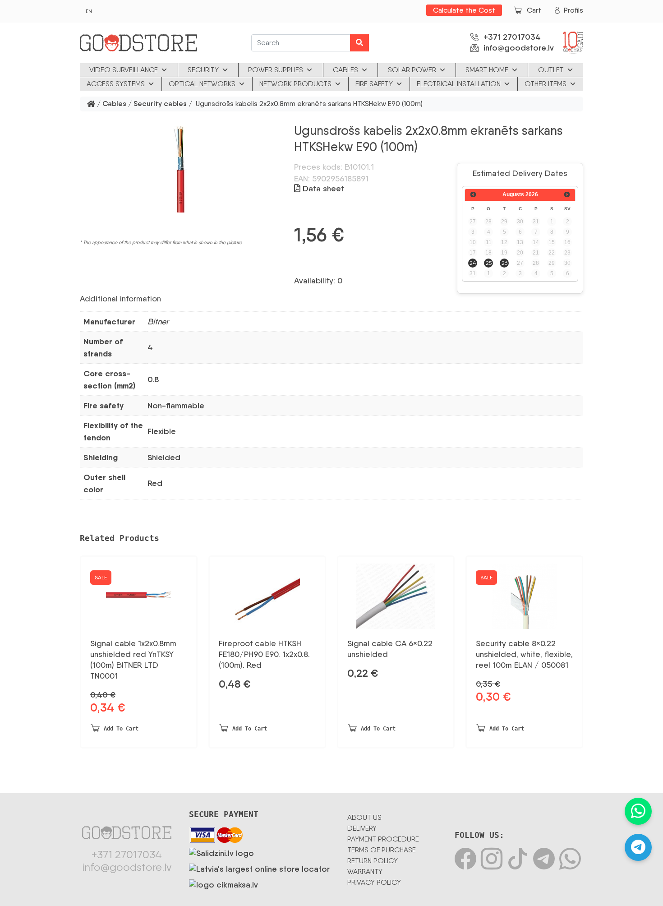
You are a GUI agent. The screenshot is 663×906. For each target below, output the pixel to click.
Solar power (412, 69)
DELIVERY (362, 828)
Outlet (551, 69)
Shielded (163, 457)
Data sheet (322, 189)
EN (89, 11)
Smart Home (486, 69)
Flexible (161, 431)
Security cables (160, 104)
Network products (295, 83)
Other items (545, 83)
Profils (573, 10)
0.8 (153, 379)
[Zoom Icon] (181, 167)
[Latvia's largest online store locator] (259, 867)
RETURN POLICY (372, 860)
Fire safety (374, 83)
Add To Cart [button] (121, 729)
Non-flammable (175, 406)
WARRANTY (364, 871)
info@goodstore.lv (518, 48)
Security (203, 69)
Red (154, 483)
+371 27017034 (512, 37)
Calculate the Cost (464, 10)
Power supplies (275, 69)
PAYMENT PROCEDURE (383, 839)
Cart (534, 10)
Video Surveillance (123, 69)
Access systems (116, 83)
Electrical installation (459, 83)
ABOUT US (364, 817)
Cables (345, 69)
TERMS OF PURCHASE (381, 850)
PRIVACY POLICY (374, 882)
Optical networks (202, 83)
